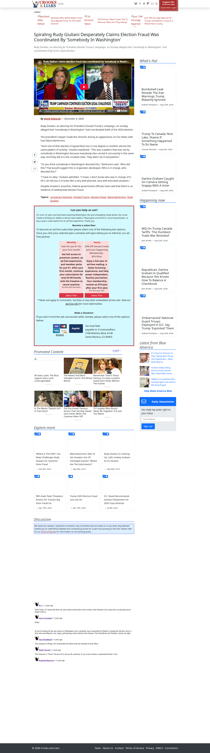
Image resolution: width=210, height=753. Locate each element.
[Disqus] (84, 631)
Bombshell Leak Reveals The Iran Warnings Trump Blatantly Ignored (154, 94)
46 (142, 247)
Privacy (150, 748)
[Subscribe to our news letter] (152, 4)
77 (142, 112)
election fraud (98, 197)
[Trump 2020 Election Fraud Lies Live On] (84, 483)
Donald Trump (81, 197)
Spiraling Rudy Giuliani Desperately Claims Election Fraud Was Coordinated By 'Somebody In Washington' (96, 37)
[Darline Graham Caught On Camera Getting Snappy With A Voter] (158, 165)
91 (104, 476)
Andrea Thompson (149, 104)
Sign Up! (148, 426)
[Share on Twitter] (34, 161)
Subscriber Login (168, 8)
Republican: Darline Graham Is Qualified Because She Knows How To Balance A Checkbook (155, 277)
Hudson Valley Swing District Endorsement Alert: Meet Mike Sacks (161, 370)
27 (142, 206)
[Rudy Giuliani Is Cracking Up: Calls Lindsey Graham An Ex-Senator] (118, 441)
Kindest (60, 334)
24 (34, 168)
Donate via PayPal (76, 328)
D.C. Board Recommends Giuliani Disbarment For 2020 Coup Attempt (116, 500)
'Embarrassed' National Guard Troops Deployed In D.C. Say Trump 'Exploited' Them (158, 323)
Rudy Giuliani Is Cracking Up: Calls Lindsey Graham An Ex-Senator (117, 457)
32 (142, 67)
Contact (119, 748)
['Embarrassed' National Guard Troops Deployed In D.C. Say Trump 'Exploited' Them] (158, 304)
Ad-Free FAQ (72, 303)
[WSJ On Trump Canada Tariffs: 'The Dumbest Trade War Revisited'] (158, 215)
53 (142, 156)
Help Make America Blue (158, 391)
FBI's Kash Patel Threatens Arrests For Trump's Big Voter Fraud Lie (49, 500)
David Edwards (52, 118)
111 (104, 434)
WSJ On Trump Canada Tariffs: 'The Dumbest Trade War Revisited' (157, 231)
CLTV (60, 3)
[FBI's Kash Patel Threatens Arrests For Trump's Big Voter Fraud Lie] (50, 483)
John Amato (146, 240)
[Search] (156, 4)
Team (98, 748)
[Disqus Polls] (84, 567)
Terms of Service (48, 531)
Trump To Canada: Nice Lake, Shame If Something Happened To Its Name (157, 139)
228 (36, 434)
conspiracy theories (61, 197)
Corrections (171, 748)
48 (142, 296)
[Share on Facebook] (34, 155)
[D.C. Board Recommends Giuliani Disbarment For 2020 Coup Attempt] (118, 483)
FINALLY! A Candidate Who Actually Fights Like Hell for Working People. (163, 382)
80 (36, 476)
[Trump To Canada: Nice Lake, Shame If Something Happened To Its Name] (158, 120)
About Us (108, 748)
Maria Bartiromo (116, 197)
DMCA (159, 748)
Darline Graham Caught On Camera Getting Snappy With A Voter (158, 182)
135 (70, 434)
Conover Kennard (149, 149)
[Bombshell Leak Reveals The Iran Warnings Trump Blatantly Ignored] (158, 75)
